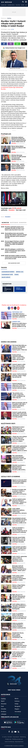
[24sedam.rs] (6, 2)
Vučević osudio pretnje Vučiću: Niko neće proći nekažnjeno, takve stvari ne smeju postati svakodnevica (19, 415)
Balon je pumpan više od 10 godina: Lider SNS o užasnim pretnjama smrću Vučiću (19, 405)
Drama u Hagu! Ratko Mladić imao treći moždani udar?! (18, 586)
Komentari (22, 223)
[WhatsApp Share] (17, 43)
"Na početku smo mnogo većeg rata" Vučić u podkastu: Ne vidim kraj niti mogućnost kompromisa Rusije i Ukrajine (18, 395)
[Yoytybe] (15, 732)
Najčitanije (14, 223)
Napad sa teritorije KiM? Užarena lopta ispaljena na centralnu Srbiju (19, 481)
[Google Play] (19, 722)
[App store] (8, 722)
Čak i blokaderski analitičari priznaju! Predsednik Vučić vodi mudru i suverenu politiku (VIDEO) (19, 458)
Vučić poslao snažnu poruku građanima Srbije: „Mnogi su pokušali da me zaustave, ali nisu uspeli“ (19, 654)
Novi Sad (17, 714)
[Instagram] (12, 308)
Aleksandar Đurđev (8, 272)
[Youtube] (18, 308)
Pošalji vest (8, 739)
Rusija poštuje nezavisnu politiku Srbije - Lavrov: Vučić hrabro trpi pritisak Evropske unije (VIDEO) (19, 357)
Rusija (16, 274)
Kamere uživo (11, 5)
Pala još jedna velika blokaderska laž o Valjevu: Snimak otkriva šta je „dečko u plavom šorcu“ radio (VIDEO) (19, 645)
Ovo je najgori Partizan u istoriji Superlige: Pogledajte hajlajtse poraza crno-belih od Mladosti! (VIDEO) (14, 244)
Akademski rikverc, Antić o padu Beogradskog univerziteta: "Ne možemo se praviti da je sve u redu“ (19, 635)
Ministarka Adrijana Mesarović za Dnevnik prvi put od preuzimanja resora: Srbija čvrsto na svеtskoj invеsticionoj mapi (18, 139)
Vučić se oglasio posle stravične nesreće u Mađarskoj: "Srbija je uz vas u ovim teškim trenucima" (19, 501)
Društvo (3, 712)
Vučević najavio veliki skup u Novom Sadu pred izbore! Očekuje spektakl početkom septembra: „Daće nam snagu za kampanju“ (19, 367)
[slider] (13, 201)
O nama (4, 737)
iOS (13, 208)
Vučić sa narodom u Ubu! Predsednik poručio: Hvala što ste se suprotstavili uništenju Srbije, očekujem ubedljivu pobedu (19, 530)
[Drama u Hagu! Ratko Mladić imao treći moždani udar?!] (6, 588)
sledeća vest (16, 321)
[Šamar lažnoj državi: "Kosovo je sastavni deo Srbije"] (6, 149)
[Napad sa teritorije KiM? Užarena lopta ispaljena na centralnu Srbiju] (6, 483)
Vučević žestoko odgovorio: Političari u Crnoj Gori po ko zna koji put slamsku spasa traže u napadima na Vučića (19, 386)
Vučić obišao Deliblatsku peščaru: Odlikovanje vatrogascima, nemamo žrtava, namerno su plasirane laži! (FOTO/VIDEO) (19, 511)
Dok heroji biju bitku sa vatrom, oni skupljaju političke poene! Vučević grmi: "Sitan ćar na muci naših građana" (19, 348)
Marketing (23, 737)
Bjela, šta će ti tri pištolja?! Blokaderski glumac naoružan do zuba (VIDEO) (18, 597)
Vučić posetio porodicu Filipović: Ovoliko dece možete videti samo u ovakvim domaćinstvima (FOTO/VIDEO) (19, 549)
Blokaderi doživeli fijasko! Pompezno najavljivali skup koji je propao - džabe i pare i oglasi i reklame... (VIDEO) (19, 568)
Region (17, 709)
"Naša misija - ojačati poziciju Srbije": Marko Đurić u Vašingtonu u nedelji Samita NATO (18, 166)
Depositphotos (19, 741)
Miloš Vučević (6, 277)
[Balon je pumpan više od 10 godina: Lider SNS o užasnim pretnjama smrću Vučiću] (6, 406)
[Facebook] (9, 308)
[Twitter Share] (24, 43)
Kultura (17, 701)
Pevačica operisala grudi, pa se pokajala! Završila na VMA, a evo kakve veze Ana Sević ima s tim (14, 228)
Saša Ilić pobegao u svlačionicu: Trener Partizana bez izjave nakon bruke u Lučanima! (15, 250)
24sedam (12, 210)
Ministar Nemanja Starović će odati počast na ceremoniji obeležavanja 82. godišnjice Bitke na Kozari (18, 157)
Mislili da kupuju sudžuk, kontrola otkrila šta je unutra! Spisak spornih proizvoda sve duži (15, 257)
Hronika (3, 709)
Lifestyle (3, 714)
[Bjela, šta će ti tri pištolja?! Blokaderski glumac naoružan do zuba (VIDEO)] (6, 598)
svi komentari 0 (8, 289)
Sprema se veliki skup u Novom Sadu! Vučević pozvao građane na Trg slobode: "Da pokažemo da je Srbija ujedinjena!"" (19, 325)
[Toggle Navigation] (26, 1)
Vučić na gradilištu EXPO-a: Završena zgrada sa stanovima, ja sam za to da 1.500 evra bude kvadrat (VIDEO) (19, 616)
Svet (2, 706)
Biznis (16, 699)
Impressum (16, 737)
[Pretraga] (23, 2)
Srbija (16, 704)
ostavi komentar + (19, 288)
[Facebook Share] (4, 43)
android (18, 208)
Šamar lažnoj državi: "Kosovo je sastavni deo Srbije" (18, 148)
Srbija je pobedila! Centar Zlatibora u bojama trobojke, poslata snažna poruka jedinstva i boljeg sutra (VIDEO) (19, 626)
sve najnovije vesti (14, 263)
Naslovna (3, 18)
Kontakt (9, 737)
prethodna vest (17, 312)
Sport (22, 5)
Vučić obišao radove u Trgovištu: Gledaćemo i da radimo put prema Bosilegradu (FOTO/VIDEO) (19, 607)
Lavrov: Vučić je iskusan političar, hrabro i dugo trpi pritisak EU (19, 375)
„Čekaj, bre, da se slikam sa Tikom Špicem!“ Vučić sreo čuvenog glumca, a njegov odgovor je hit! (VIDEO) (19, 439)
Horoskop (18, 712)
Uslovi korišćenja (9, 741)
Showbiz (3, 704)
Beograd (17, 706)
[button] (13, 198)
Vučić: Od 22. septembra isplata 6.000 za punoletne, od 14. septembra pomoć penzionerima (19, 559)
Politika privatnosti (17, 739)
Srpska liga (19, 272)
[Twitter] (15, 308)
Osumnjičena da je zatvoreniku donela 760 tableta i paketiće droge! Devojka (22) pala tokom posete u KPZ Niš (16, 236)
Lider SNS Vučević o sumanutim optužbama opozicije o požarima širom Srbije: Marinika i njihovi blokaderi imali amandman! (19, 315)
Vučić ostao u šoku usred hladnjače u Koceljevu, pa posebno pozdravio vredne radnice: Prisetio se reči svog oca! (19, 578)
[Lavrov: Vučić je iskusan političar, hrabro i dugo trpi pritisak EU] (6, 377)
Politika (18, 5)
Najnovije (3, 5)
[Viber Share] (11, 43)
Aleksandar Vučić (7, 274)
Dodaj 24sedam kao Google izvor (15, 48)
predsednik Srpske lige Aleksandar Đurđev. (12, 88)
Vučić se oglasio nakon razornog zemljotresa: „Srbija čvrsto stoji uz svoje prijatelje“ (19, 664)
